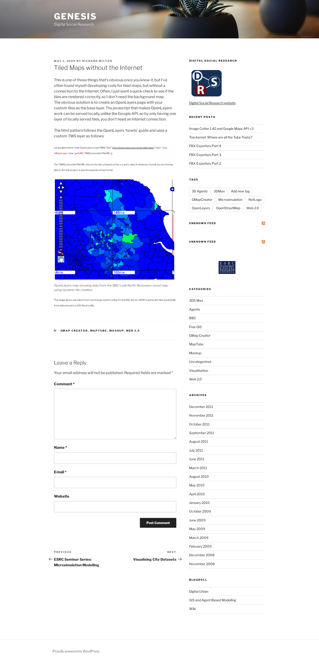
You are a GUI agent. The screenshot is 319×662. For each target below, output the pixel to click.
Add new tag (240, 191)
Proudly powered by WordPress (76, 651)
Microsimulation (230, 200)
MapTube (98, 330)
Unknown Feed (202, 223)
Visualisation (198, 370)
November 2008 (202, 564)
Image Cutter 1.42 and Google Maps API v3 (221, 129)
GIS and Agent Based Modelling (212, 600)
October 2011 (199, 424)
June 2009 (197, 520)
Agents (194, 309)
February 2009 (200, 546)
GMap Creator (74, 330)
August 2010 (199, 476)
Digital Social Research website (212, 103)
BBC (192, 318)
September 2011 (201, 433)
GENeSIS (75, 16)
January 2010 (199, 503)
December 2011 (201, 407)
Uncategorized (200, 362)
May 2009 (197, 529)
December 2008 (201, 555)
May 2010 (197, 485)
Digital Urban (198, 591)
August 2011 (198, 441)
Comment (64, 384)
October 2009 (200, 511)
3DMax (219, 191)
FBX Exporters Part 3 (205, 155)
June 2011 (196, 459)
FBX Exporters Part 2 (205, 163)
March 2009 (198, 538)
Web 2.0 (133, 330)
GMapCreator (202, 200)
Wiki (192, 609)
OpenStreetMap (228, 208)
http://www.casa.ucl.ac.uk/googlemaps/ (133, 147)
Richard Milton (97, 61)
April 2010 (197, 494)
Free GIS (195, 327)
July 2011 (196, 450)
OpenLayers (201, 208)
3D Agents (200, 191)
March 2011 (198, 468)
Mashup (116, 330)
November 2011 (201, 415)
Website (61, 496)
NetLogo (255, 200)
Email (60, 472)
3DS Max (196, 300)
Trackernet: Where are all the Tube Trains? (220, 137)
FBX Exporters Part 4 (205, 146)
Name (60, 447)
